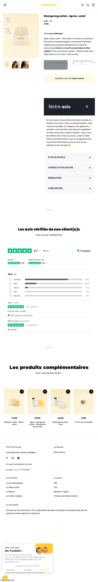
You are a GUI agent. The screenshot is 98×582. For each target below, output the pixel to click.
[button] (5, 578)
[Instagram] (13, 458)
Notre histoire (59, 452)
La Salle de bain (12, 487)
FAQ (55, 483)
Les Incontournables (14, 483)
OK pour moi (44, 570)
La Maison (10, 492)
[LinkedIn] (18, 458)
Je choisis (27, 570)
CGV (55, 487)
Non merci (11, 570)
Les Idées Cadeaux (14, 496)
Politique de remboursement (66, 496)
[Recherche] (88, 5)
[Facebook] (7, 458)
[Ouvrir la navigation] (5, 5)
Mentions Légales (61, 492)
